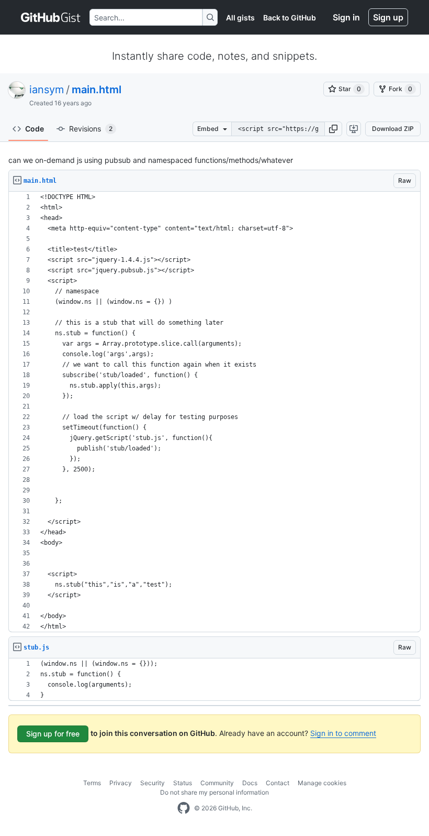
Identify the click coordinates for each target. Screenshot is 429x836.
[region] (214, 412)
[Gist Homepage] (51, 17)
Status (182, 783)
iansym (46, 89)
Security (152, 783)
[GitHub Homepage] (183, 808)
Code (34, 128)
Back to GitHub (289, 17)
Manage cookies (322, 783)
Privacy (120, 783)
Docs (249, 783)
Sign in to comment (343, 733)
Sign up (388, 17)
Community (217, 783)
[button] (333, 129)
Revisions (90, 128)
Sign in (346, 17)
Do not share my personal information (214, 792)
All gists (240, 17)
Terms (92, 783)
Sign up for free (53, 733)
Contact (277, 783)
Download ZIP (393, 129)
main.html (96, 89)
